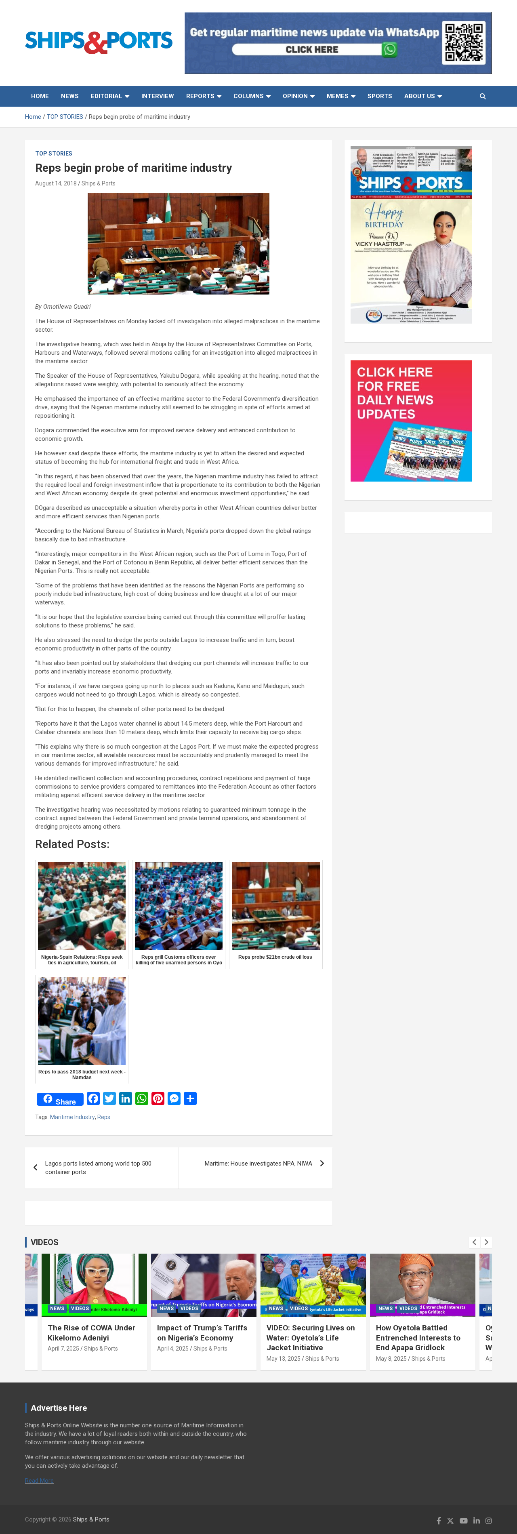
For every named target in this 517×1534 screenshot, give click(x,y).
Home (40, 96)
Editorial (106, 96)
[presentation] (474, 1242)
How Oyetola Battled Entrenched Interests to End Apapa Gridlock (418, 1337)
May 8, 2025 (391, 1358)
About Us (419, 96)
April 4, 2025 (173, 1348)
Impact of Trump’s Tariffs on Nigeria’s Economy (202, 1333)
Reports (200, 96)
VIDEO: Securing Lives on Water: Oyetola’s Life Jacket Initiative (311, 1337)
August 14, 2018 (56, 183)
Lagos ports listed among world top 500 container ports (98, 1168)
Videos (80, 1308)
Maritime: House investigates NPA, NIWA (258, 1163)
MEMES (338, 96)
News (70, 96)
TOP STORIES (53, 153)
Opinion (295, 96)
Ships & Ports (99, 183)
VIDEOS (45, 1242)
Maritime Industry (72, 1117)
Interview (157, 96)
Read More (39, 1480)
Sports (380, 96)
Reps (103, 1117)
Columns (248, 96)
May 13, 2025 (284, 1358)
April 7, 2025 (63, 1348)
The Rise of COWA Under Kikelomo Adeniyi (91, 1333)
